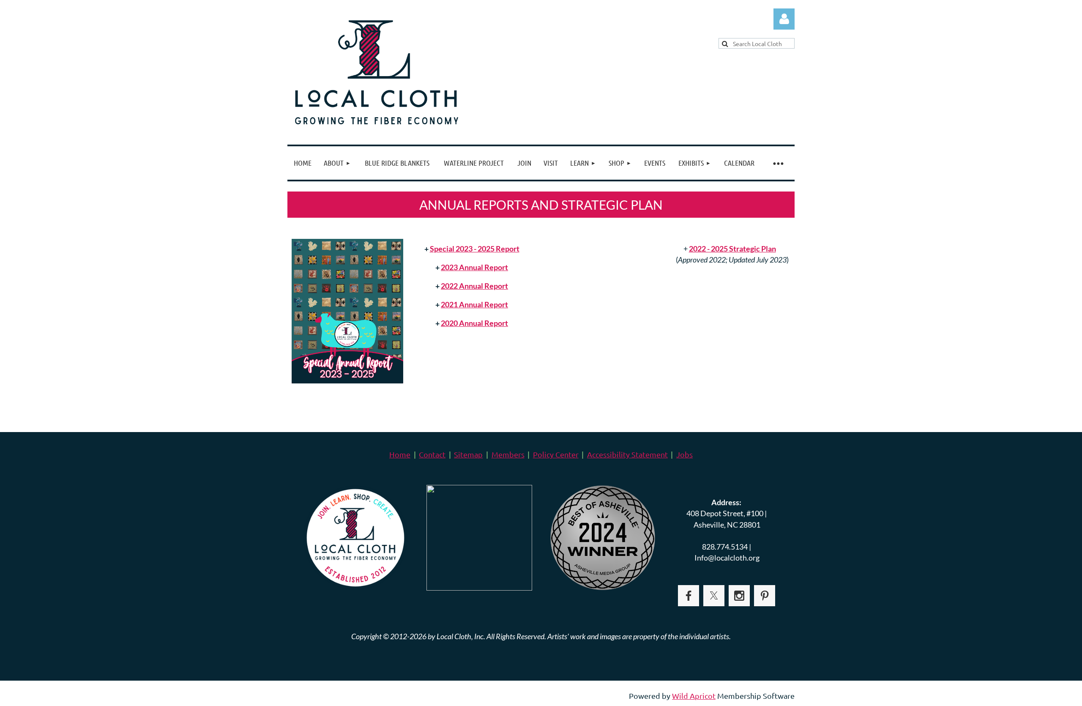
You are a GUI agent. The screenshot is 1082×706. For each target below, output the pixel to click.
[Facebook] (688, 595)
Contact (432, 454)
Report (474, 248)
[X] (713, 595)
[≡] (778, 163)
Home (399, 454)
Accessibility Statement (627, 454)
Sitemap (468, 454)
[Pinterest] (764, 595)
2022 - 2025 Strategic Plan (732, 248)
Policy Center (556, 454)
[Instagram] (739, 595)
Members (508, 454)
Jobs (684, 454)
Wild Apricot (694, 695)
